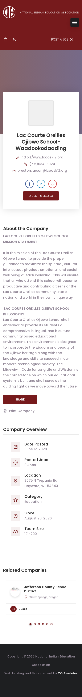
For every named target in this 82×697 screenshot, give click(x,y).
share (20, 399)
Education (33, 501)
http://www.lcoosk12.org (42, 157)
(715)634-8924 (42, 164)
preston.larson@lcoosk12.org (42, 170)
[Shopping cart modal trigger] (5, 39)
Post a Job (59, 39)
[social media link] (41, 683)
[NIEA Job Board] (41, 12)
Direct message (41, 196)
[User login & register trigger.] (14, 39)
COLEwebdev (68, 673)
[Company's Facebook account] (29, 184)
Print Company (21, 410)
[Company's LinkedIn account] (41, 184)
